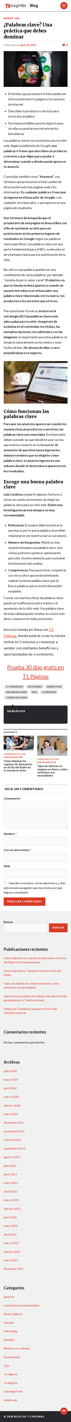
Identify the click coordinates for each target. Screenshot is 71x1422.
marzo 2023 (11, 1200)
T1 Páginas (49, 692)
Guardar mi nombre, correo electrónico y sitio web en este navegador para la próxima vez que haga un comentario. (34, 887)
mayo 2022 (11, 1225)
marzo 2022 (11, 1243)
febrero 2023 (12, 1208)
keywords (35, 686)
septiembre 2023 (14, 1148)
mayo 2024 (11, 1079)
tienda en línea (16, 697)
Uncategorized (13, 1391)
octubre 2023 (12, 1139)
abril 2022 (10, 1234)
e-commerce (14, 686)
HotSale (9, 1322)
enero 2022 (11, 1260)
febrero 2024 (12, 1105)
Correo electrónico (18, 849)
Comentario (13, 798)
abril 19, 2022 (28, 45)
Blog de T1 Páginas (29, 1416)
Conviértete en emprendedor (22, 1305)
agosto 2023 (11, 1157)
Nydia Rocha (16, 711)
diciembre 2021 (13, 1268)
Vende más (10, 1400)
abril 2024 (10, 1088)
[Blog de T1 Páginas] (26, 5)
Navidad (9, 1339)
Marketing (12, 18)
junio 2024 (10, 1071)
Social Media (12, 1357)
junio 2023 (10, 1174)
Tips (6, 1365)
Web (7, 866)
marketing (54, 686)
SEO (34, 692)
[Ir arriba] (64, 1411)
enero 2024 (11, 1114)
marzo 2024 (11, 1096)
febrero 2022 (12, 1251)
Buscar (8, 922)
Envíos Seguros (13, 1314)
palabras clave (16, 692)
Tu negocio (10, 1374)
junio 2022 (10, 1217)
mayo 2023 (11, 1182)
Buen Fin (9, 1296)
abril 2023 (10, 1191)
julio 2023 (10, 1165)
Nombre (10, 833)
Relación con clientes (17, 1348)
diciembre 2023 (13, 1122)
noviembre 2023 (14, 1131)
